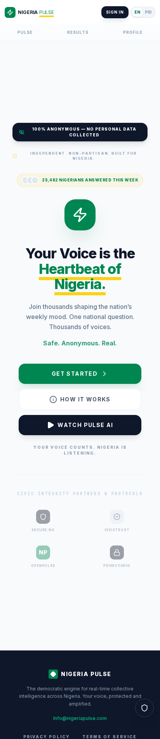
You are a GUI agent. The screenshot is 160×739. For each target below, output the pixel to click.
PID (148, 12)
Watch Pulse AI (85, 425)
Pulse (25, 32)
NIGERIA (36, 12)
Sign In (115, 12)
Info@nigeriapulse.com (80, 718)
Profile (133, 32)
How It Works (85, 399)
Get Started (74, 373)
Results (78, 32)
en (137, 12)
